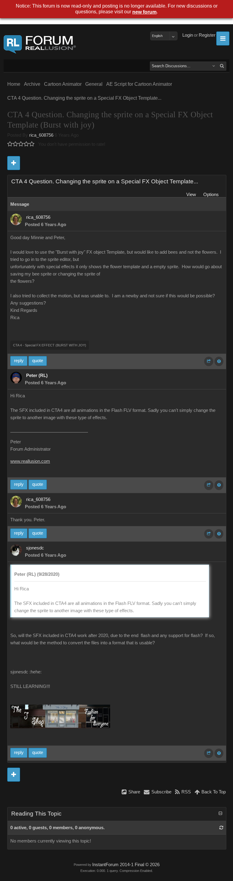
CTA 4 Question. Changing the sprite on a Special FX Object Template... (84, 98)
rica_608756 (41, 135)
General (94, 84)
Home (13, 84)
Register (207, 35)
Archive (32, 84)
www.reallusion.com (30, 461)
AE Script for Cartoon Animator (139, 84)
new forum (144, 12)
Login (187, 35)
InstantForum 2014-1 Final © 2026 (126, 864)
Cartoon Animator (63, 84)
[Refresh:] (221, 827)
